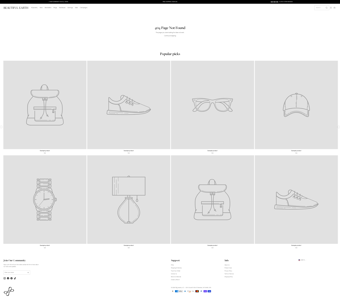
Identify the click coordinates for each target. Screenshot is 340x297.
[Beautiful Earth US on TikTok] (15, 278)
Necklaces (62, 7)
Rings (55, 7)
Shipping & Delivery (176, 268)
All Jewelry (34, 7)
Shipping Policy (229, 276)
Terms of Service (229, 273)
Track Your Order (175, 271)
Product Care (228, 268)
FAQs (172, 265)
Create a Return (175, 279)
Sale (76, 7)
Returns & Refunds (176, 276)
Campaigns (83, 7)
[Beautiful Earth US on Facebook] (8, 278)
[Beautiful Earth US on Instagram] (5, 278)
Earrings (70, 7)
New (41, 7)
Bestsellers (48, 7)
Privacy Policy (228, 271)
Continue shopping (170, 36)
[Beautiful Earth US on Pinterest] (11, 278)
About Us (227, 265)
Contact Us (174, 273)
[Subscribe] (28, 272)
